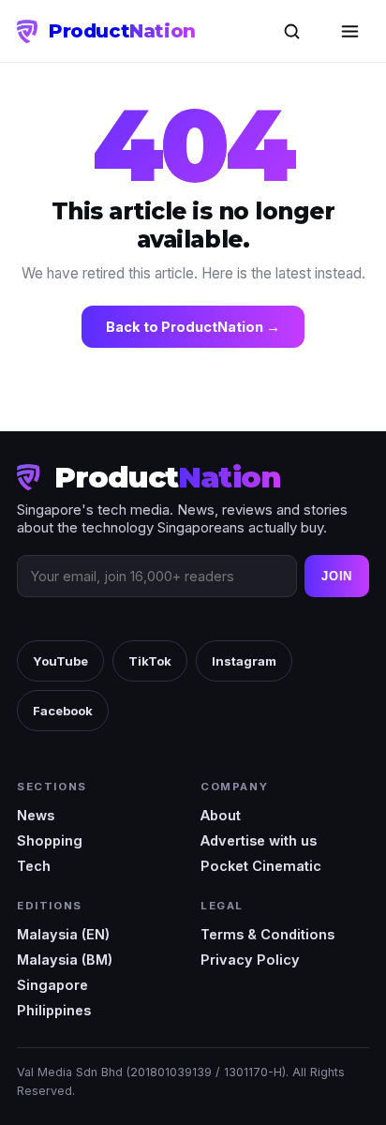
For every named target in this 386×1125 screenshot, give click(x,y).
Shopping (49, 840)
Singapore (52, 985)
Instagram (244, 660)
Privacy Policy (250, 960)
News (35, 815)
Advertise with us (258, 840)
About (220, 815)
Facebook (63, 710)
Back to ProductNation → (193, 327)
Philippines (54, 1010)
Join (336, 576)
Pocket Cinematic (260, 866)
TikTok (149, 660)
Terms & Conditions (267, 934)
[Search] (291, 31)
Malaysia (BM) (64, 960)
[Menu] (349, 31)
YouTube (60, 660)
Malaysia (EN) (63, 934)
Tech (34, 866)
